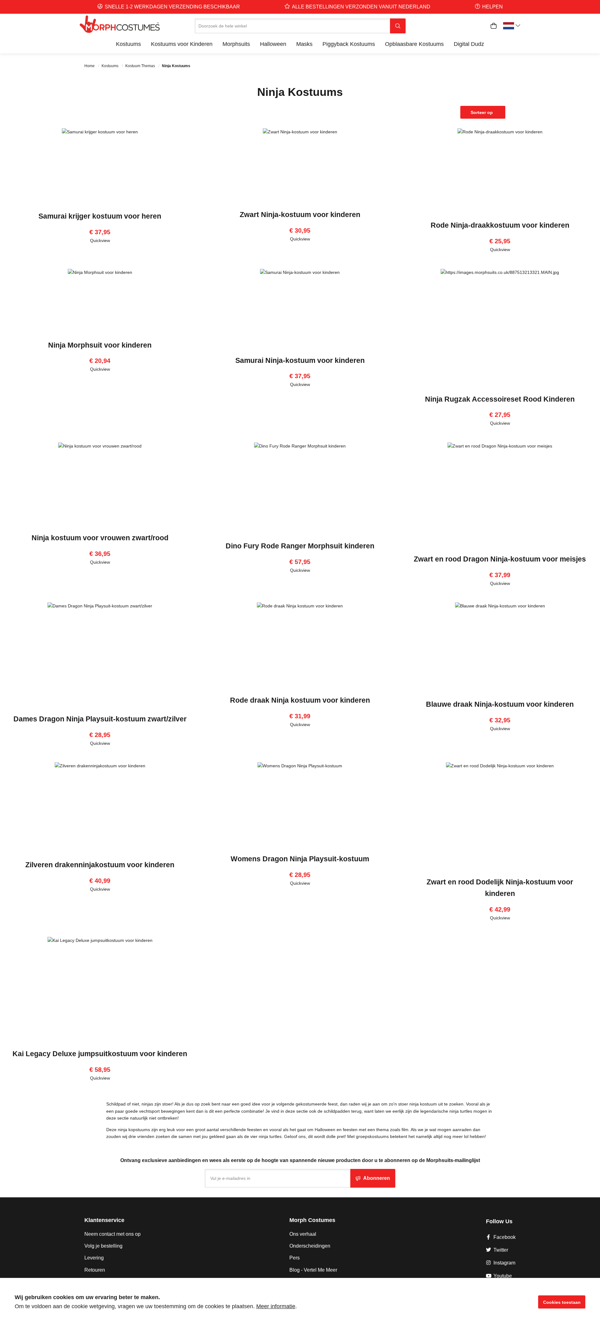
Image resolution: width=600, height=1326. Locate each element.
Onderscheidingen (309, 1246)
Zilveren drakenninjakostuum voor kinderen (99, 865)
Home (90, 66)
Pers (294, 1257)
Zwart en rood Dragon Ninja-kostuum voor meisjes (500, 559)
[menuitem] (128, 44)
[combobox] (292, 25)
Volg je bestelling (103, 1246)
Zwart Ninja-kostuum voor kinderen (300, 214)
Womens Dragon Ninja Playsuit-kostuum (300, 859)
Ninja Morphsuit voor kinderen (100, 345)
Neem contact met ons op (112, 1234)
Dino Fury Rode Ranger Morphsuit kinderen (300, 546)
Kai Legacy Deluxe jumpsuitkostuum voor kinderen (99, 1054)
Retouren (94, 1270)
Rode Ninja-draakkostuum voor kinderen (500, 225)
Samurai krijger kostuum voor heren (99, 216)
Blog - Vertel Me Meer (313, 1270)
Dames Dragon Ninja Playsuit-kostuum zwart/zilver (100, 719)
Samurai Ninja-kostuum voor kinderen (300, 360)
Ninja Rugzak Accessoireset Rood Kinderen (500, 399)
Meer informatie (275, 1306)
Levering (94, 1257)
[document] (300, 1302)
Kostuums (110, 66)
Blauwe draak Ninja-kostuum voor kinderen (500, 704)
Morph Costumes (312, 1220)
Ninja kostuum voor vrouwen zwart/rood (100, 538)
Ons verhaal (302, 1234)
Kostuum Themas (140, 66)
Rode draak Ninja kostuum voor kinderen (300, 700)
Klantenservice (104, 1220)
